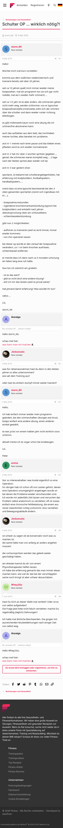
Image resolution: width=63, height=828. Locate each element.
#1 (60, 58)
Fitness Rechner (16, 771)
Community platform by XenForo (25, 824)
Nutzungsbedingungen (19, 785)
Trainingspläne (15, 753)
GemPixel (7, 814)
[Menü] (4, 5)
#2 (59, 363)
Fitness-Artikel (15, 767)
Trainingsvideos (16, 758)
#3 (59, 402)
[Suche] (55, 5)
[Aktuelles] (49, 5)
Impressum (13, 790)
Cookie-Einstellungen (18, 799)
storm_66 (9, 35)
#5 (59, 530)
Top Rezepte (14, 762)
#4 (59, 475)
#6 (59, 596)
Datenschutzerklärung (19, 794)
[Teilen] (55, 58)
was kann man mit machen (16, 344)
